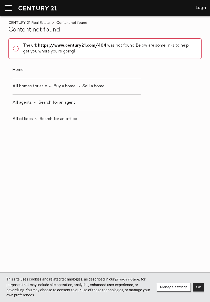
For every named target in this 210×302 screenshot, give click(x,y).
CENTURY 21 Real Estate (29, 23)
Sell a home (93, 86)
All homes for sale (30, 86)
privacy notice (127, 280)
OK (198, 287)
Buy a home (65, 86)
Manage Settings (173, 287)
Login (201, 8)
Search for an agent (56, 103)
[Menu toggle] (8, 8)
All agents (22, 103)
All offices (23, 119)
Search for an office (58, 119)
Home (18, 70)
